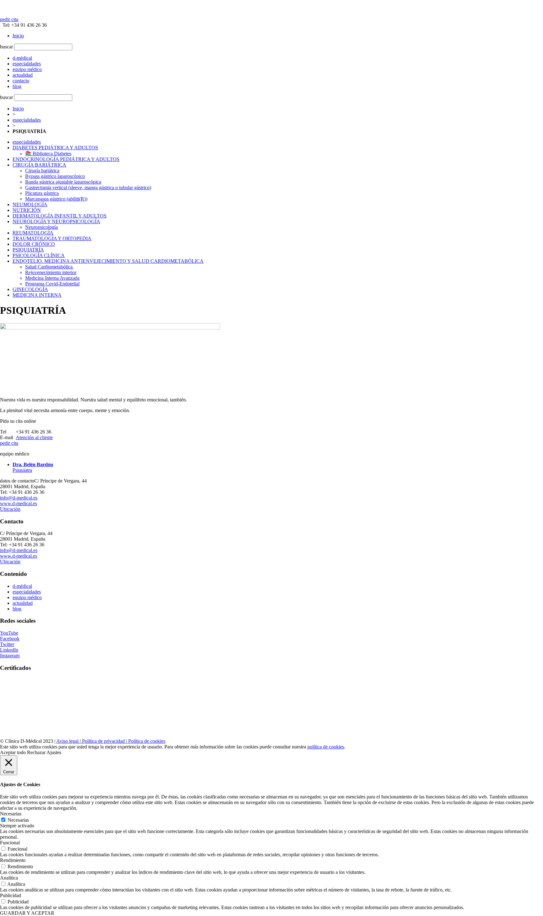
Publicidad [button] (10, 895)
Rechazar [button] (36, 752)
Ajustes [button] (54, 752)
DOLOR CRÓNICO (34, 244)
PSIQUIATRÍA (28, 249)
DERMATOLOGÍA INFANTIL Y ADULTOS (60, 215)
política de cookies (325, 746)
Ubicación (10, 509)
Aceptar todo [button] (13, 752)
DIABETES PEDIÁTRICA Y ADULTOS (55, 147)
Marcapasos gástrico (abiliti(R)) (56, 198)
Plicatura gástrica (42, 193)
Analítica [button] (9, 877)
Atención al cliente (34, 437)
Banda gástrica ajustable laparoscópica (63, 182)
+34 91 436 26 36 (33, 431)
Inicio (18, 35)
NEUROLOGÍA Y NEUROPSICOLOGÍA (56, 221)
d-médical (22, 586)
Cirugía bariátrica (42, 170)
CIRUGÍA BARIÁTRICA (39, 165)
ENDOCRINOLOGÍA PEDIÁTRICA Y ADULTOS (66, 159)
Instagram (9, 655)
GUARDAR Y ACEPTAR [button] (27, 913)
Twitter (7, 644)
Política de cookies (146, 741)
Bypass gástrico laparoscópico (55, 176)
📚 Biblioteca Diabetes (48, 153)
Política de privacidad (103, 741)
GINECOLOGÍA (30, 289)
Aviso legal (68, 741)
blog (17, 608)
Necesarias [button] (10, 813)
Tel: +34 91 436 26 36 (23, 25)
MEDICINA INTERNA (37, 295)
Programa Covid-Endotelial (52, 283)
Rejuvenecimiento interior (50, 272)
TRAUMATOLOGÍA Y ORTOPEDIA (52, 238)
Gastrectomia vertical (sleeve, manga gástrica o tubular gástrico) (88, 187)
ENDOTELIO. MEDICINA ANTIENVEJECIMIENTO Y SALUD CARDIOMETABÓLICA (108, 261)
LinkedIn (9, 650)
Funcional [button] (10, 842)
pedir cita (9, 19)
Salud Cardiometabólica (49, 266)
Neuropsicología (41, 227)
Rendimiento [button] (12, 860)
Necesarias (18, 820)
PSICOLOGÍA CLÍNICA (39, 255)
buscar (6, 46)
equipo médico (27, 597)
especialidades (27, 120)
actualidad (23, 603)
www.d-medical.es (18, 503)
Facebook (9, 638)
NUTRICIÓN (27, 210)
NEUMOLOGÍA (30, 204)
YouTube (9, 633)
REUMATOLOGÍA (33, 232)
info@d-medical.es (18, 497)
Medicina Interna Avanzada (52, 278)
